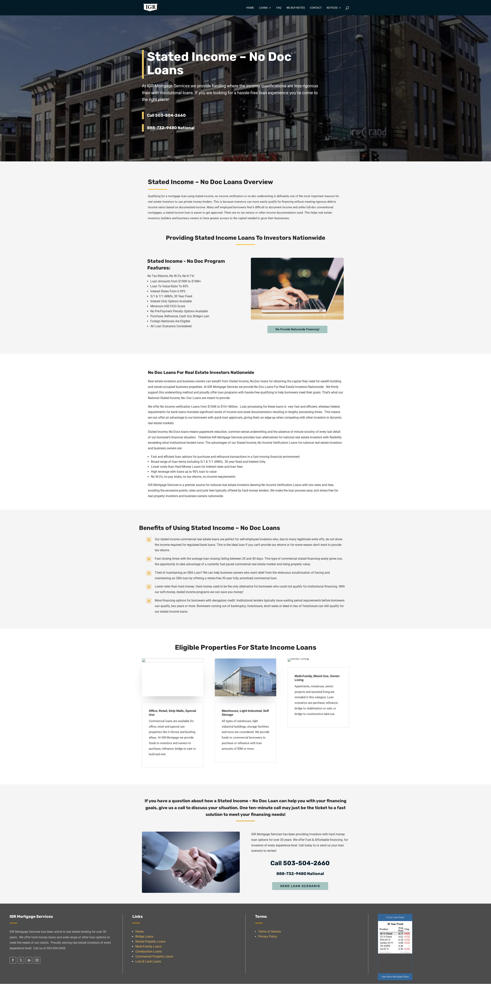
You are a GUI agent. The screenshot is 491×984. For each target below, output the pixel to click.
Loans (263, 7)
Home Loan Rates (395, 917)
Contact (316, 7)
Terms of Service (269, 931)
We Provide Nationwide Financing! (297, 329)
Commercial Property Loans (154, 956)
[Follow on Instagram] (37, 960)
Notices (332, 7)
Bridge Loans (144, 936)
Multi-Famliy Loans (148, 946)
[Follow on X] (21, 960)
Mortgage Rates (401, 976)
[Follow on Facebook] (13, 960)
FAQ (278, 7)
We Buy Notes (295, 7)
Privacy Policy (267, 936)
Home (250, 7)
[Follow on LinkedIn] (29, 960)
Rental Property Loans (150, 941)
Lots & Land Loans (148, 961)
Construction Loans (148, 951)
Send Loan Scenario (300, 886)
